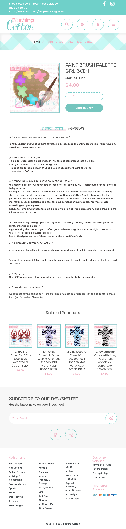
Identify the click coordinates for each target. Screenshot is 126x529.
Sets (41, 491)
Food (12, 492)
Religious (14, 501)
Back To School (47, 463)
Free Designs (16, 505)
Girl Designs (15, 467)
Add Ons (43, 496)
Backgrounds (46, 487)
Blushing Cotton (71, 523)
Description (53, 128)
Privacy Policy (100, 473)
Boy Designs (15, 463)
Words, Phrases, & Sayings (44, 480)
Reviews (76, 128)
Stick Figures (16, 496)
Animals (43, 467)
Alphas (69, 471)
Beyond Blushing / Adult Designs (73, 487)
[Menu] (113, 24)
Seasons (43, 472)
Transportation (17, 484)
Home (36, 42)
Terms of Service (102, 464)
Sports (12, 488)
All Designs (71, 494)
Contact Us (99, 477)
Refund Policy (100, 468)
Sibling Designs (17, 472)
